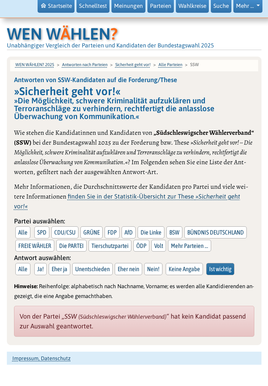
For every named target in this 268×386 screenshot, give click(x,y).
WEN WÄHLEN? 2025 (34, 64)
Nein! (153, 268)
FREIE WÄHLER (34, 245)
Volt (158, 245)
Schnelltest (93, 6)
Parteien (160, 6)
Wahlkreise (192, 6)
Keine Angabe (184, 268)
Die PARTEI (71, 245)
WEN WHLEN (62, 34)
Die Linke (151, 232)
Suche (221, 6)
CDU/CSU (64, 232)
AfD (129, 232)
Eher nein (128, 268)
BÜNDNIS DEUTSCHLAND (215, 232)
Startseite (60, 6)
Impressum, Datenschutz (41, 358)
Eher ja (59, 268)
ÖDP (141, 245)
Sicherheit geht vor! (133, 64)
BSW (174, 232)
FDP (112, 232)
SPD (41, 232)
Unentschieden (92, 268)
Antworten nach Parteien (85, 64)
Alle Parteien (170, 64)
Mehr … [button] (245, 6)
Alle (22, 232)
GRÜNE (91, 232)
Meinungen (128, 6)
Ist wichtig (220, 268)
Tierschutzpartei (110, 245)
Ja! (40, 268)
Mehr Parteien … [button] (189, 245)
